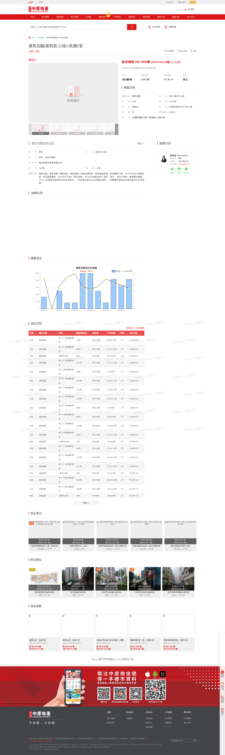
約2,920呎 (37, 643)
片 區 (90, 152)
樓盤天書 (175, 17)
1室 (108, 643)
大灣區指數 (222, 700)
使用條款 (40, 741)
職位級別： (174, 158)
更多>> (140, 143)
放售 (31, 643)
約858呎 (138, 643)
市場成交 (117, 17)
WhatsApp (186, 173)
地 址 (33, 157)
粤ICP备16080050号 (102, 747)
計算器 (222, 713)
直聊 (179, 173)
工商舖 (88, 17)
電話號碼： (174, 164)
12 (41, 168)
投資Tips (148, 723)
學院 (126, 117)
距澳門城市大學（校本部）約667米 (149, 117)
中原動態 (168, 718)
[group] (73, 93)
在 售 (33, 168)
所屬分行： (174, 161)
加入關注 (170, 51)
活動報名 (132, 17)
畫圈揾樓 (172, 27)
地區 (163, 96)
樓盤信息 (33, 173)
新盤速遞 (60, 17)
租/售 (163, 107)
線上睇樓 (45, 17)
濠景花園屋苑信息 (42, 143)
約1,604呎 (172, 643)
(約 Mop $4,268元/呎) (147, 68)
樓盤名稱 (126, 96)
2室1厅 (144, 643)
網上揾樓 (74, 17)
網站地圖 (48, 741)
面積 (163, 101)
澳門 (32, 2)
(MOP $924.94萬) (160, 62)
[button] (116, 129)
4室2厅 (45, 643)
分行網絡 (190, 9)
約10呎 (103, 643)
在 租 (90, 168)
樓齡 (126, 112)
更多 (86, 503)
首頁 (32, 17)
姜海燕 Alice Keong (178, 155)
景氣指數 (149, 727)
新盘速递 (110, 723)
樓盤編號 (163, 112)
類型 (126, 101)
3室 (178, 643)
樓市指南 (146, 17)
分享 (194, 51)
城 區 (33, 152)
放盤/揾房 (102, 17)
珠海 (41, 2)
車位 (126, 107)
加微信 (172, 173)
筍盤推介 (130, 718)
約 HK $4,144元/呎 (130, 68)
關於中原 (161, 17)
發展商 (33, 163)
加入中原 (190, 17)
